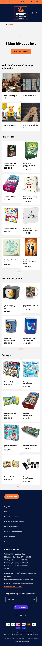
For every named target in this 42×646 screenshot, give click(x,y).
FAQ (6, 512)
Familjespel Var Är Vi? (10, 261)
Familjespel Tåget (10, 197)
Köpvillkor (8, 507)
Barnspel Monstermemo (28, 477)
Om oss (7, 541)
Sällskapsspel (10, 95)
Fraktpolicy (21, 638)
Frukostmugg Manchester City (9, 339)
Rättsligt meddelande (13, 531)
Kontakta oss (9, 536)
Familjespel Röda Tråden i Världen (10, 164)
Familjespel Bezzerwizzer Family (30, 229)
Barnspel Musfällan (10, 477)
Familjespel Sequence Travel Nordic (29, 165)
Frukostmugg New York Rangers (29, 339)
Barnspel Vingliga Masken (10, 414)
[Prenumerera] (34, 599)
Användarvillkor (10, 638)
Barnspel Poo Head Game (10, 446)
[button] (4, 13)
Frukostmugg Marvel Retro (30, 306)
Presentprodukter (30, 126)
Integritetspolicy (11, 527)
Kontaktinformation (33, 638)
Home (10, 25)
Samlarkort (28, 95)
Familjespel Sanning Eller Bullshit (30, 197)
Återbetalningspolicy (18, 634)
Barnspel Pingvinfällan (28, 382)
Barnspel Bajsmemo (30, 445)
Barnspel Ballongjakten (28, 414)
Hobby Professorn (20, 632)
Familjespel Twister (10, 228)
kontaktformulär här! (13, 587)
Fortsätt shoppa (21, 51)
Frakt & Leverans (11, 517)
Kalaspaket (9, 125)
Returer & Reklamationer (14, 522)
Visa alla (20, 272)
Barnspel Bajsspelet (11, 382)
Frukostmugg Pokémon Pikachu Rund (10, 306)
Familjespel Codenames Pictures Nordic (30, 261)
